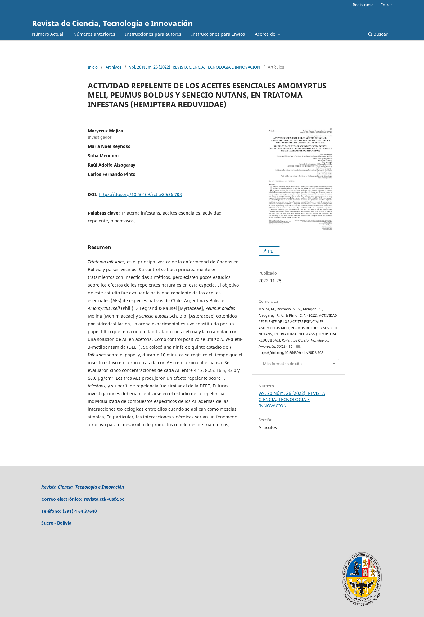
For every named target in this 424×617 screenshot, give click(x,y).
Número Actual (47, 34)
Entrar (386, 4)
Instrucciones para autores (153, 34)
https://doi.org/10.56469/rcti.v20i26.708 (140, 194)
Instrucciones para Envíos (218, 34)
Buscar (380, 34)
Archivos (113, 67)
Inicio (93, 67)
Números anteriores (94, 34)
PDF (271, 251)
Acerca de (266, 34)
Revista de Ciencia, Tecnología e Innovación (112, 23)
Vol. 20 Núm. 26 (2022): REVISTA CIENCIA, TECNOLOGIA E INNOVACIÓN (194, 67)
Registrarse (363, 4)
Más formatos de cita (282, 363)
